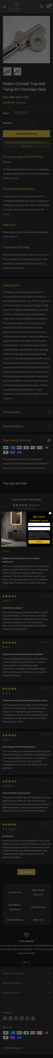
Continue (39, 542)
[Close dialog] (50, 513)
